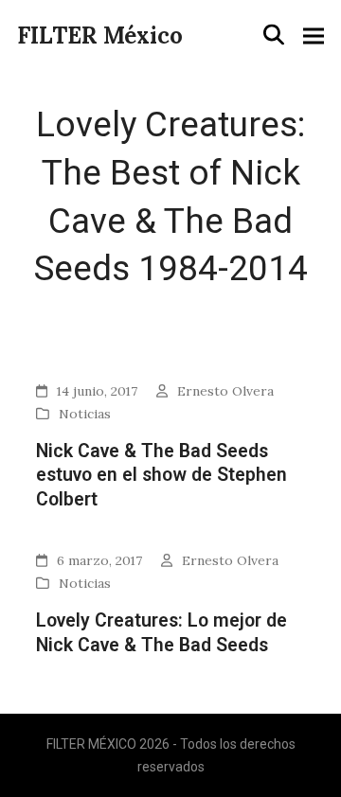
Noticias (85, 413)
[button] (273, 35)
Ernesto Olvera (225, 390)
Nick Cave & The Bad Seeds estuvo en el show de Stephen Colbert (161, 475)
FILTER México (100, 35)
